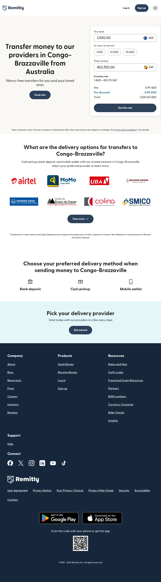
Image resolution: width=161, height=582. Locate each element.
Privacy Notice (42, 490)
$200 (100, 52)
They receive (101, 61)
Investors (13, 404)
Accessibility (142, 490)
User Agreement (17, 490)
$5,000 (130, 52)
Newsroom (14, 380)
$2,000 (114, 52)
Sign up (141, 8)
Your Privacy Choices (69, 490)
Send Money (66, 364)
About (11, 364)
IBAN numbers (117, 396)
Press (10, 388)
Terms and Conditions (126, 130)
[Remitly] (13, 8)
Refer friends (116, 412)
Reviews (12, 412)
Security (124, 490)
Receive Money (67, 372)
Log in (126, 8)
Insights (113, 420)
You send (99, 31)
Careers (12, 396)
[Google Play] (59, 518)
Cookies (12, 500)
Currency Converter (121, 404)
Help (10, 444)
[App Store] (102, 518)
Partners (113, 388)
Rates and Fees (117, 364)
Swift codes (115, 372)
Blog (10, 372)
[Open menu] (155, 8)
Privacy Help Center (101, 490)
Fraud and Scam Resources (125, 380)
